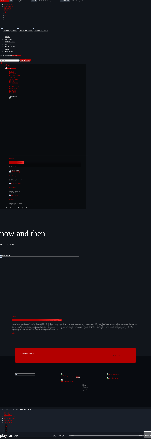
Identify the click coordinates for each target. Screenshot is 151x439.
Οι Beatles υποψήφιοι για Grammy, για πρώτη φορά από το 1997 (37, 320)
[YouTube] (5, 12)
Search (25, 60)
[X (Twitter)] (6, 428)
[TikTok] (5, 15)
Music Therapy (12, 176)
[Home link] (24, 31)
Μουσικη (14, 316)
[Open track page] (67, 435)
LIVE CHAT (16, 55)
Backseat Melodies (16, 162)
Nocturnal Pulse (12, 187)
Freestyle (11, 158)
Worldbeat (11, 199)
